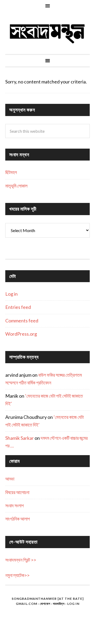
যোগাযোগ (45, 604)
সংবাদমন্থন (47, 32)
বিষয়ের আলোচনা (17, 492)
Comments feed (21, 320)
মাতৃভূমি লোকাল (16, 186)
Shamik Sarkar (19, 438)
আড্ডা (9, 479)
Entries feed (18, 307)
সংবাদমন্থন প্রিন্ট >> (20, 560)
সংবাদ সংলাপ (14, 505)
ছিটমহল (11, 172)
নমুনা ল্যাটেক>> (17, 575)
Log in (11, 294)
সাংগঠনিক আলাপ (17, 519)
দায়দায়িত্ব (59, 604)
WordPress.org (21, 334)
